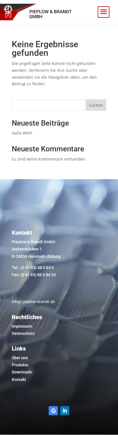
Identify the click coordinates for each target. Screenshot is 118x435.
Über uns (20, 357)
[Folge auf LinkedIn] (64, 410)
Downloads (22, 372)
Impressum (22, 326)
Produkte (20, 365)
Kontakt (19, 379)
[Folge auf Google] (53, 410)
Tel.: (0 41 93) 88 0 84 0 (33, 267)
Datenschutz (23, 333)
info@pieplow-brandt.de (33, 301)
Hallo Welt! (22, 133)
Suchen (96, 105)
